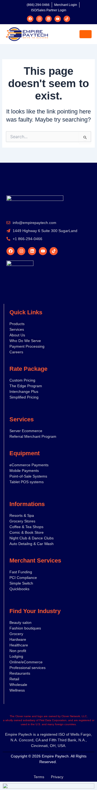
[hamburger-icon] (85, 34)
